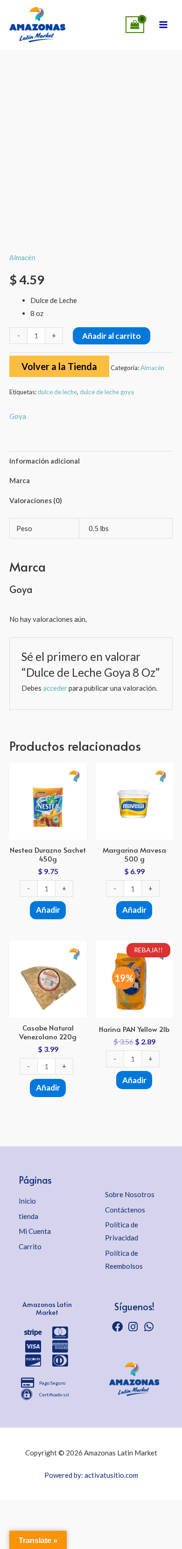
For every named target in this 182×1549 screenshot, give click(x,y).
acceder (55, 688)
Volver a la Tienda (59, 366)
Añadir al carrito (111, 336)
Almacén (22, 257)
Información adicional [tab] (44, 461)
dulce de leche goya (107, 392)
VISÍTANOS (70, 22)
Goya (17, 416)
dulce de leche (57, 392)
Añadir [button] (48, 910)
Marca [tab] (19, 480)
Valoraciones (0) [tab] (35, 500)
